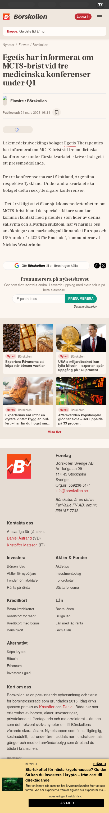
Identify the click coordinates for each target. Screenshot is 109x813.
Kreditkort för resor (21, 615)
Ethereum (14, 665)
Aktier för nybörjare (21, 573)
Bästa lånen (65, 608)
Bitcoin (12, 658)
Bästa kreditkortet (20, 608)
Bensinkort (15, 630)
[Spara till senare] (56, 112)
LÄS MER (66, 802)
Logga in (83, 17)
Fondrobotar (65, 580)
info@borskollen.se (72, 490)
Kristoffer (46, 706)
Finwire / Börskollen (28, 100)
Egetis (70, 143)
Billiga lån (63, 615)
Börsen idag (16, 566)
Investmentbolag (68, 573)
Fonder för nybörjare (22, 580)
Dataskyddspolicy (85, 306)
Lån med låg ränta (69, 622)
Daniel (68, 706)
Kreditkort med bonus (23, 622)
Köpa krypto (16, 651)
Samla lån (63, 630)
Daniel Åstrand (19, 538)
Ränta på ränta (18, 587)
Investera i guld (18, 672)
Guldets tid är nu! (26, 31)
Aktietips (62, 566)
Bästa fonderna (67, 587)
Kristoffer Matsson (22, 544)
